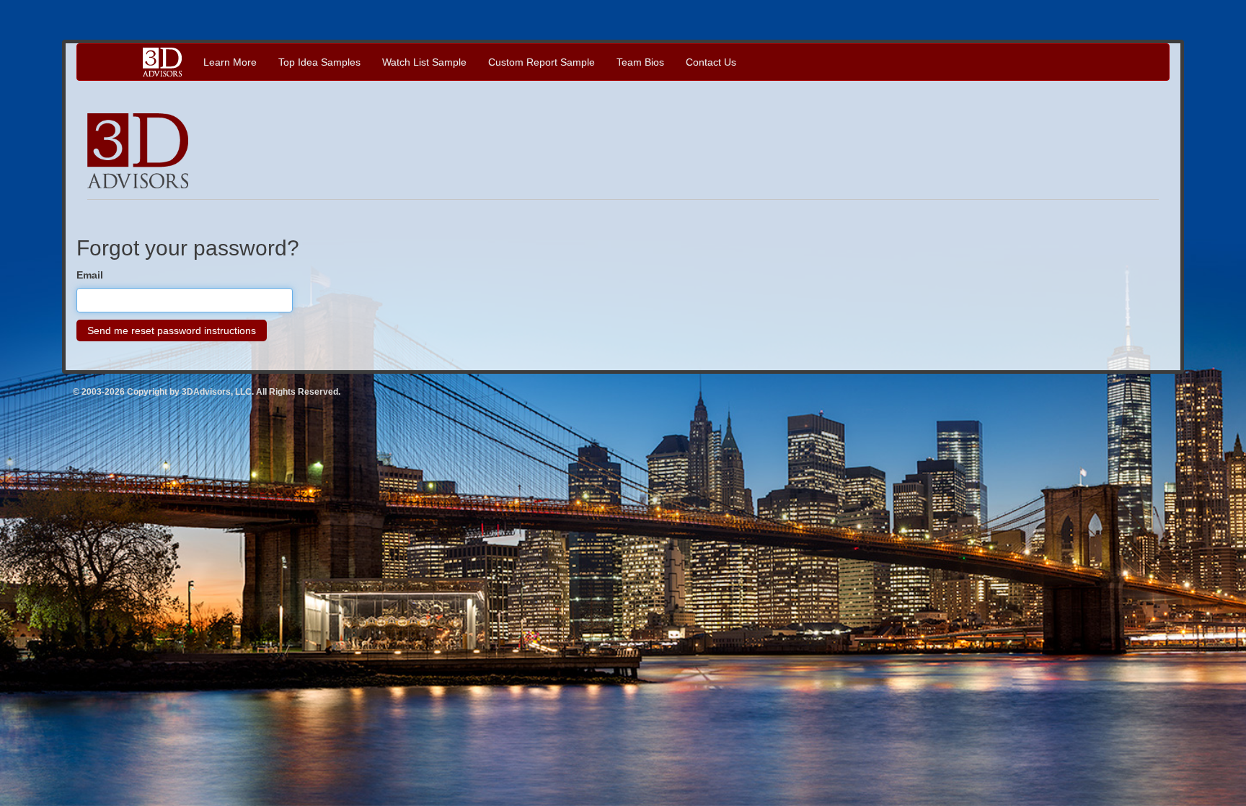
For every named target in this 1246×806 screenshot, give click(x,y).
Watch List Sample (424, 62)
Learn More (230, 62)
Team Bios (640, 62)
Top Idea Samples (319, 62)
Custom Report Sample (541, 62)
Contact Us (711, 62)
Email (89, 275)
